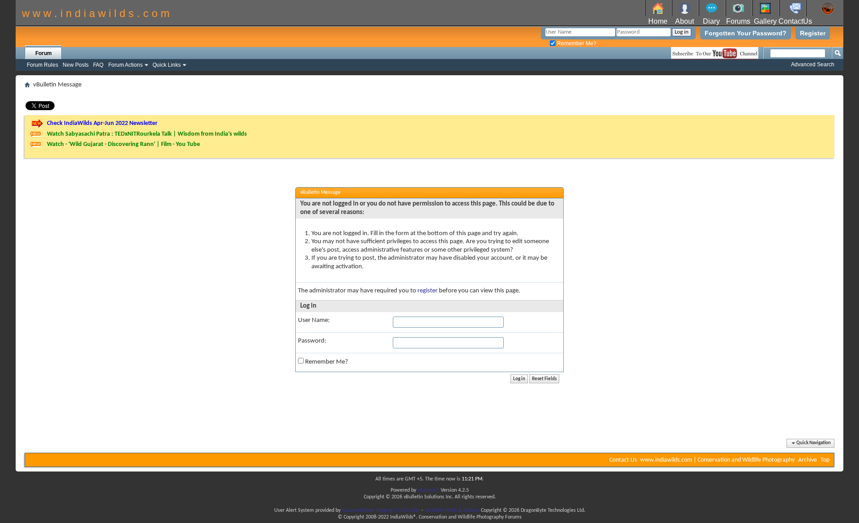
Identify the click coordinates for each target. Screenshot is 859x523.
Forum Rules (42, 65)
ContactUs (795, 21)
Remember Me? (576, 43)
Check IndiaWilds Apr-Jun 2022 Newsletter (102, 123)
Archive (807, 460)
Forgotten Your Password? (746, 33)
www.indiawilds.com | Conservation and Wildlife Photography (717, 460)
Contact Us (623, 460)
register (427, 290)
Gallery (765, 21)
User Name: (314, 320)
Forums (738, 21)
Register (812, 33)
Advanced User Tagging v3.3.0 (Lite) (381, 510)
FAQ (98, 65)
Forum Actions (125, 65)
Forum (43, 53)
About (684, 21)
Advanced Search (812, 64)
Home (658, 21)
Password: (312, 341)
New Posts (76, 65)
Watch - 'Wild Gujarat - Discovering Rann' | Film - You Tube (123, 144)
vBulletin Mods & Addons (452, 510)
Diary (711, 21)
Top (825, 460)
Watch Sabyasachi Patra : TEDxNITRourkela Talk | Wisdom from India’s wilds (147, 134)
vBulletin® (428, 490)
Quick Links (167, 65)
